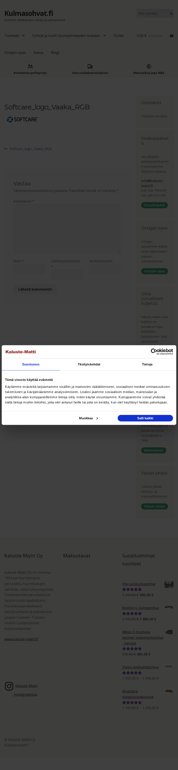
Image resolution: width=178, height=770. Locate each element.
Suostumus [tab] (31, 364)
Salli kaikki (145, 418)
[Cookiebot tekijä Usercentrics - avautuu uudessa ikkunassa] (154, 352)
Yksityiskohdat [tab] (89, 364)
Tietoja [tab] (147, 364)
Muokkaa (86, 418)
